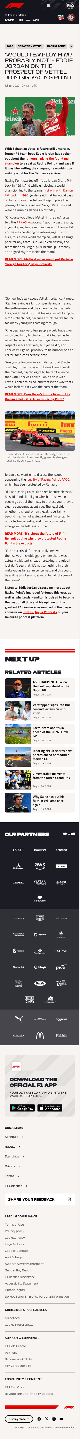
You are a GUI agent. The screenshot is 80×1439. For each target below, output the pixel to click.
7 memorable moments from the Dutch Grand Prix (51, 776)
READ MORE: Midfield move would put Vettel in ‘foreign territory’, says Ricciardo (39, 261)
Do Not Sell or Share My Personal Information (37, 1297)
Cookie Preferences (19, 1325)
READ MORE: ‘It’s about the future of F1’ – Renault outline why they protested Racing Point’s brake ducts (35, 538)
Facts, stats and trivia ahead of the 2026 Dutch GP (50, 732)
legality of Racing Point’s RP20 (48, 479)
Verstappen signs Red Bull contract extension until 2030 (52, 709)
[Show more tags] (71, 46)
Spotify (28, 612)
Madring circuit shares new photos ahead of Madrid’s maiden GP (52, 755)
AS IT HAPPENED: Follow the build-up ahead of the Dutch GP (51, 686)
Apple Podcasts (46, 612)
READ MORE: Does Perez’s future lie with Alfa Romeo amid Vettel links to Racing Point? (37, 396)
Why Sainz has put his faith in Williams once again (49, 800)
